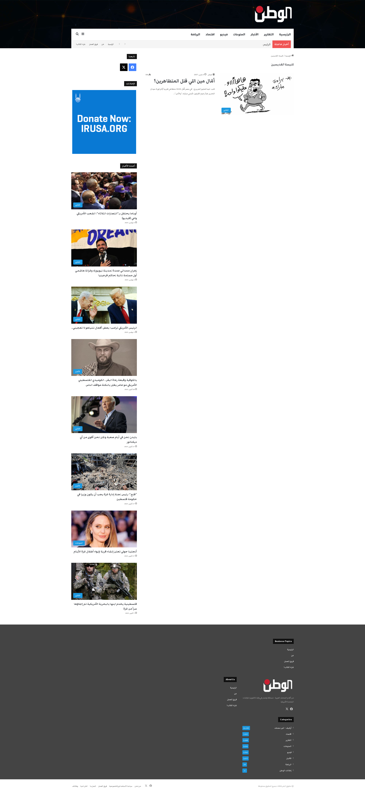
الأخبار (255, 34)
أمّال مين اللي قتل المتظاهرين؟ (184, 81)
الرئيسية (285, 34)
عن (103, 44)
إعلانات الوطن (285, 770)
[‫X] (287, 709)
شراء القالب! (80, 44)
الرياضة (195, 34)
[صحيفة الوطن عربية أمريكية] (273, 14)
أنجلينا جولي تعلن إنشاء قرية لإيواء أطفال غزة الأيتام (105, 551)
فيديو (224, 34)
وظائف (75, 786)
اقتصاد (210, 34)
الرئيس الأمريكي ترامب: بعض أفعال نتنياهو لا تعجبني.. (237, 44)
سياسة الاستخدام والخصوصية (120, 786)
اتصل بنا (93, 786)
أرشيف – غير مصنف (282, 728)
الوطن (210, 74)
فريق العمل (93, 44)
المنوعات (239, 34)
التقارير (269, 34)
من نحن (138, 786)
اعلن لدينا (84, 786)
